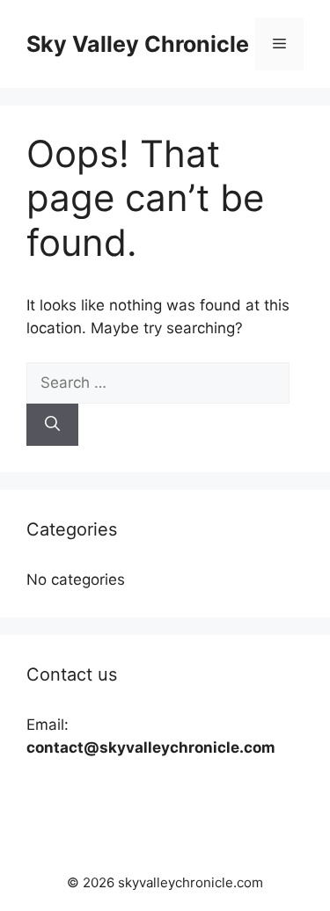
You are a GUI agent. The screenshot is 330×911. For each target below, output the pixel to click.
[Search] (52, 425)
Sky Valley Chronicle (137, 44)
